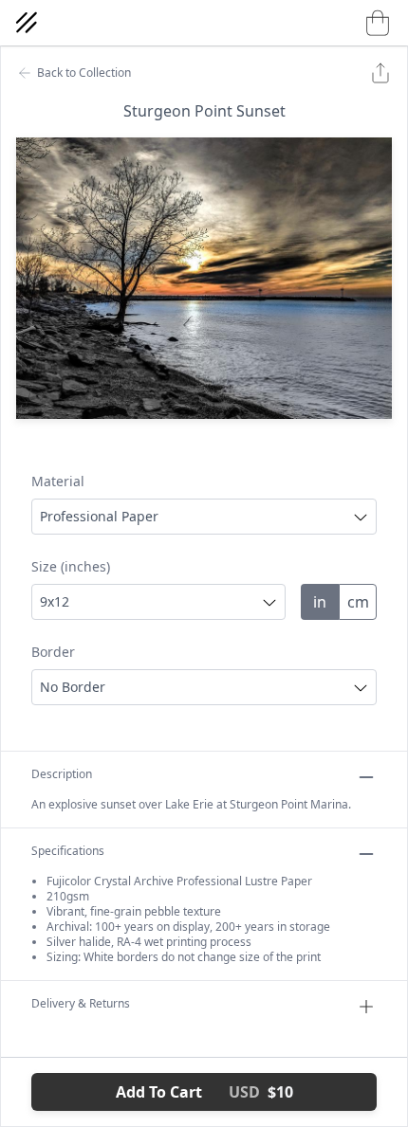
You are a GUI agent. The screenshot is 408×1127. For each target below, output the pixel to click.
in (319, 601)
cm (358, 601)
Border (53, 652)
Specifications (67, 851)
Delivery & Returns (80, 1003)
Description (61, 774)
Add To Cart (204, 1092)
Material (57, 481)
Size (70, 566)
